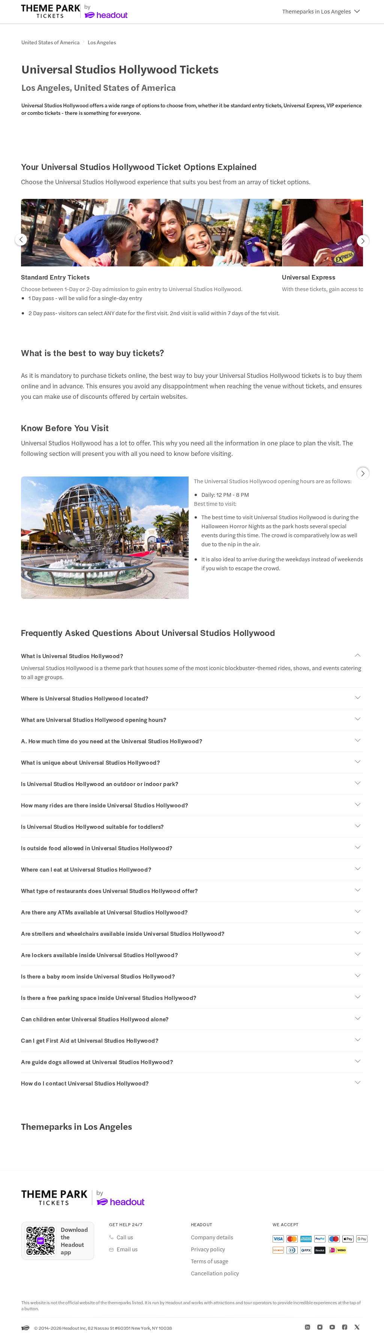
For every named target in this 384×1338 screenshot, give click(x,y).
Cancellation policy (215, 1273)
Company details (212, 1237)
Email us (127, 1249)
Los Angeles (102, 42)
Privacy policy (208, 1249)
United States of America (50, 42)
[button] (321, 11)
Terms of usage (209, 1261)
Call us (125, 1237)
